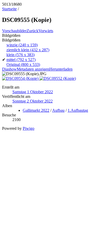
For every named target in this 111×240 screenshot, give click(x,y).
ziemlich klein (27, 50)
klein (20, 55)
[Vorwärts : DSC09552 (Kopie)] (57, 78)
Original (23, 64)
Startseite (9, 9)
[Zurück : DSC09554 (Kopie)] (20, 78)
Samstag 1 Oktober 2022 (32, 92)
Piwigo (28, 128)
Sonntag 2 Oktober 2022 (32, 101)
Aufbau (58, 110)
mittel (21, 59)
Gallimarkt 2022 (36, 110)
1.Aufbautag (78, 110)
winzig (22, 45)
